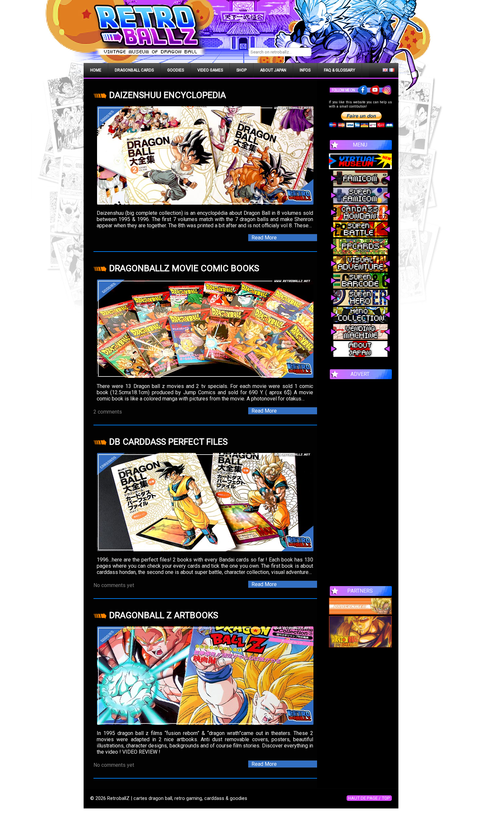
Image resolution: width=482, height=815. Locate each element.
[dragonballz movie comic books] (205, 328)
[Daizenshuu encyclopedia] (205, 155)
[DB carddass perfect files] (205, 502)
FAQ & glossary (339, 70)
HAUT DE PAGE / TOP (369, 798)
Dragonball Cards (134, 70)
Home (95, 70)
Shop (241, 70)
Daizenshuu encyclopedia (167, 95)
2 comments (107, 412)
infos (305, 70)
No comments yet (113, 585)
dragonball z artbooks (163, 615)
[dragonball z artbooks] (205, 675)
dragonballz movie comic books (184, 268)
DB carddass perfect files (168, 442)
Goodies (175, 70)
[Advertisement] (360, 479)
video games (210, 70)
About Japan (273, 70)
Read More (264, 237)
